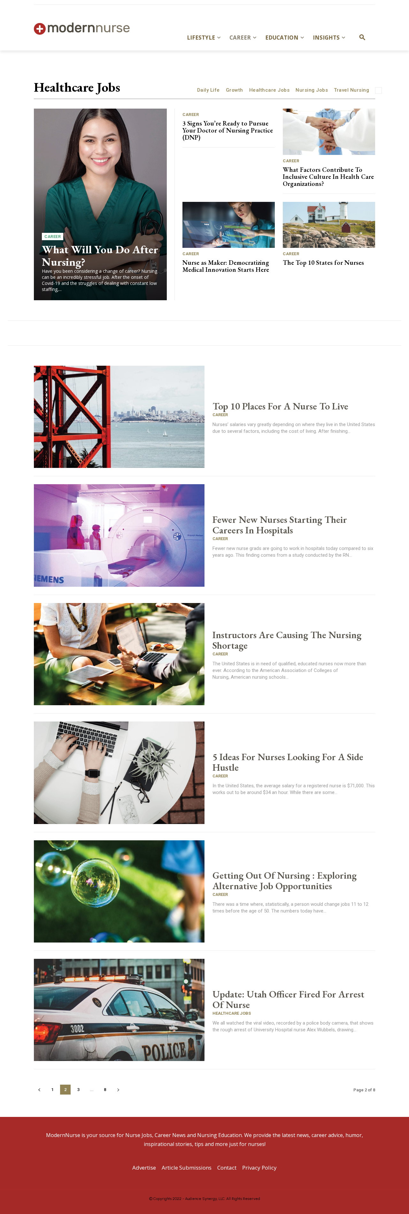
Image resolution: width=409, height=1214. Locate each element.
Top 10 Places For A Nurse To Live (280, 406)
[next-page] (118, 1090)
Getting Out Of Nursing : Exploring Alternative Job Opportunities (284, 880)
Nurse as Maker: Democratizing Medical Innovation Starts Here (225, 266)
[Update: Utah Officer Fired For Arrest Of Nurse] (119, 1010)
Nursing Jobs (312, 90)
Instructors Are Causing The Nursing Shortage (286, 640)
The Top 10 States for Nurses (323, 262)
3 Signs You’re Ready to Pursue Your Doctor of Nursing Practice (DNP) (227, 130)
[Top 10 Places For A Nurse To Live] (119, 417)
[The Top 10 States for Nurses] (329, 225)
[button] (362, 37)
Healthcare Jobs (269, 90)
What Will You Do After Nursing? (100, 255)
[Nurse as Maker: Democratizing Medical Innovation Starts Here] (228, 225)
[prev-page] (39, 1090)
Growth (234, 90)
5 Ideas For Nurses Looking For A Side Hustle (287, 762)
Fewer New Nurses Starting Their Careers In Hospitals (279, 524)
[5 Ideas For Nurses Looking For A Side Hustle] (119, 773)
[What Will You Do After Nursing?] (100, 204)
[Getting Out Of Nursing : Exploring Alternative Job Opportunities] (119, 891)
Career (52, 236)
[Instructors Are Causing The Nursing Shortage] (119, 654)
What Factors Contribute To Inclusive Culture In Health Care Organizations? (328, 176)
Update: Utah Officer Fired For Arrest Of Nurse (288, 999)
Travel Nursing (351, 90)
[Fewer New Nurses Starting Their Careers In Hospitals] (119, 535)
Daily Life (208, 90)
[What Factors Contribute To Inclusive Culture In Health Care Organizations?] (329, 132)
